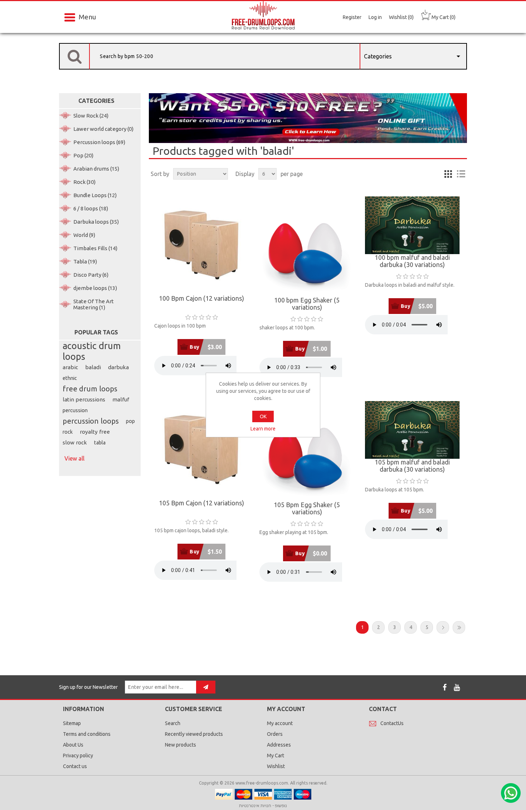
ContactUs (392, 723)
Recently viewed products (194, 734)
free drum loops (90, 389)
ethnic (70, 378)
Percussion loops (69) (99, 142)
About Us (73, 745)
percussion (75, 410)
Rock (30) (84, 182)
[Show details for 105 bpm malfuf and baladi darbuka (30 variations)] (412, 430)
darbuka (118, 367)
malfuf (120, 399)
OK (263, 416)
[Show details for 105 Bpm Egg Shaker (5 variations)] (306, 451)
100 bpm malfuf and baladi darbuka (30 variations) (412, 261)
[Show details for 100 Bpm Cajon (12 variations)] (201, 245)
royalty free (95, 432)
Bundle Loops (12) (95, 195)
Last (459, 627)
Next (443, 627)
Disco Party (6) (90, 275)
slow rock (75, 442)
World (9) (84, 235)
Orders (275, 734)
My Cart (275, 755)
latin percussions (84, 399)
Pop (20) (83, 155)
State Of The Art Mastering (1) (93, 304)
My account (280, 723)
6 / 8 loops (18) (90, 208)
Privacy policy (78, 755)
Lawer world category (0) (103, 129)
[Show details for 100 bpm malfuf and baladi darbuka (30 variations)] (412, 225)
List (461, 174)
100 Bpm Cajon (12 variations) (201, 298)
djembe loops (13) (95, 288)
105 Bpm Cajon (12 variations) (201, 503)
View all (74, 458)
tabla (100, 443)
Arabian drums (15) (96, 169)
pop (130, 421)
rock (68, 432)
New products (180, 745)
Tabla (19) (85, 261)
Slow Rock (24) (90, 116)
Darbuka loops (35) (96, 222)
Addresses (279, 745)
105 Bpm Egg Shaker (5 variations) (307, 508)
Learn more (263, 429)
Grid (448, 174)
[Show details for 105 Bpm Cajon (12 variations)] (201, 450)
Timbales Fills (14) (95, 248)
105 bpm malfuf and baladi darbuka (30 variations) (412, 466)
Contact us (75, 766)
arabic (70, 367)
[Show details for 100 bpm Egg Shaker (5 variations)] (306, 246)
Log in (375, 17)
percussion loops (91, 421)
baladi (93, 367)
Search (172, 723)
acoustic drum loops (92, 351)
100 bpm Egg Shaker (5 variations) (307, 304)
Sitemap (72, 723)
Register (352, 17)
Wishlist (276, 766)
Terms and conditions (87, 734)
